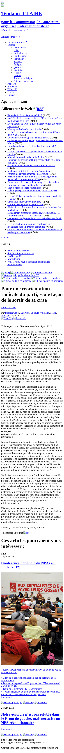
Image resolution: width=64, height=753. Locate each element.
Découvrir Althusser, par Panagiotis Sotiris (28, 137)
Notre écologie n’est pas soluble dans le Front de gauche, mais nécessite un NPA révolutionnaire (30, 718)
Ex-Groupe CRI (15, 256)
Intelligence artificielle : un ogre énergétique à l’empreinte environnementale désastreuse (29, 172)
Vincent (5, 315)
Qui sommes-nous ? (17, 42)
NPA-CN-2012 (8, 307)
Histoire (17, 72)
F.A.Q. (10, 92)
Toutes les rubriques (23, 78)
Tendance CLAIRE (21, 13)
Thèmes (11, 44)
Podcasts (11, 83)
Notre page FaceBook (18, 250)
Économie (19, 67)
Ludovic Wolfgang (40, 312)
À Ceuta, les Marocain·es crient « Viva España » (31, 165)
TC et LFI (12, 89)
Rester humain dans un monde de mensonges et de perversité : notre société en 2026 (32, 178)
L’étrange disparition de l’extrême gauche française (32, 190)
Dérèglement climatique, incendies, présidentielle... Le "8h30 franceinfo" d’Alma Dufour (33, 214)
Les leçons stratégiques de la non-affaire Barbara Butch (34, 218)
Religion (18, 64)
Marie (53, 312)
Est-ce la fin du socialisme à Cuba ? (24, 115)
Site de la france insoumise (20, 253)
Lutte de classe (21, 53)
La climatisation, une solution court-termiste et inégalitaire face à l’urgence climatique (30, 225)
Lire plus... (6, 237)
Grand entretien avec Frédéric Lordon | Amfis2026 (32, 146)
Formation (12, 86)
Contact (11, 95)
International (20, 47)
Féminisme (19, 58)
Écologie (18, 70)
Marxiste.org (13, 259)
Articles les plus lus (23, 81)
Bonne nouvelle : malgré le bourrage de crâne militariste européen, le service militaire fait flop (34, 183)
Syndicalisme (20, 56)
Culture (17, 75)
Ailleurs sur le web (10, 36)
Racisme (18, 61)
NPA (16, 50)
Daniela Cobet (12, 312)
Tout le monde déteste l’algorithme (24, 187)
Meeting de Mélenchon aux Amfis (24, 129)
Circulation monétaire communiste (24, 201)
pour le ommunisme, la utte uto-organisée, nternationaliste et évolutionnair (30, 26)
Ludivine (25, 312)
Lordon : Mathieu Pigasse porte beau (25, 204)
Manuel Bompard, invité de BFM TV (26, 157)
